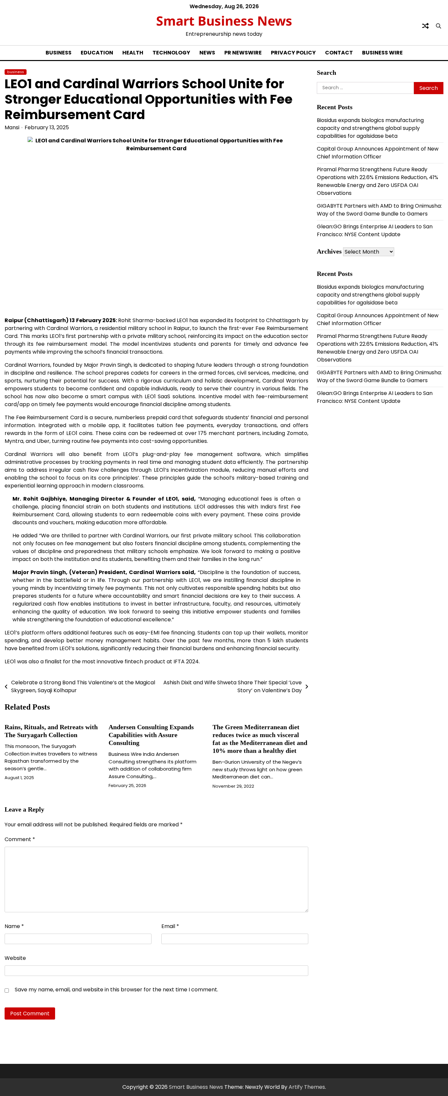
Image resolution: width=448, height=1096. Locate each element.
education (97, 52)
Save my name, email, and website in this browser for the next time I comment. (116, 989)
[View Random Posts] (425, 26)
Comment (20, 839)
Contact (339, 52)
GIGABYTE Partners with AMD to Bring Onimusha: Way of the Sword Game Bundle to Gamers (379, 209)
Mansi (12, 127)
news (207, 52)
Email (170, 926)
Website (15, 958)
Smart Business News (224, 20)
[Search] (438, 26)
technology (171, 52)
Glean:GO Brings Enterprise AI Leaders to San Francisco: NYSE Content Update (375, 230)
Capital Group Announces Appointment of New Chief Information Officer (377, 152)
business (58, 52)
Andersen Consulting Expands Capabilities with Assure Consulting (151, 734)
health (132, 52)
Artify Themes (307, 1087)
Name (14, 926)
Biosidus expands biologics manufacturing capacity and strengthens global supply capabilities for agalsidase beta (370, 128)
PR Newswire (243, 52)
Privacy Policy (293, 52)
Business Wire (382, 52)
